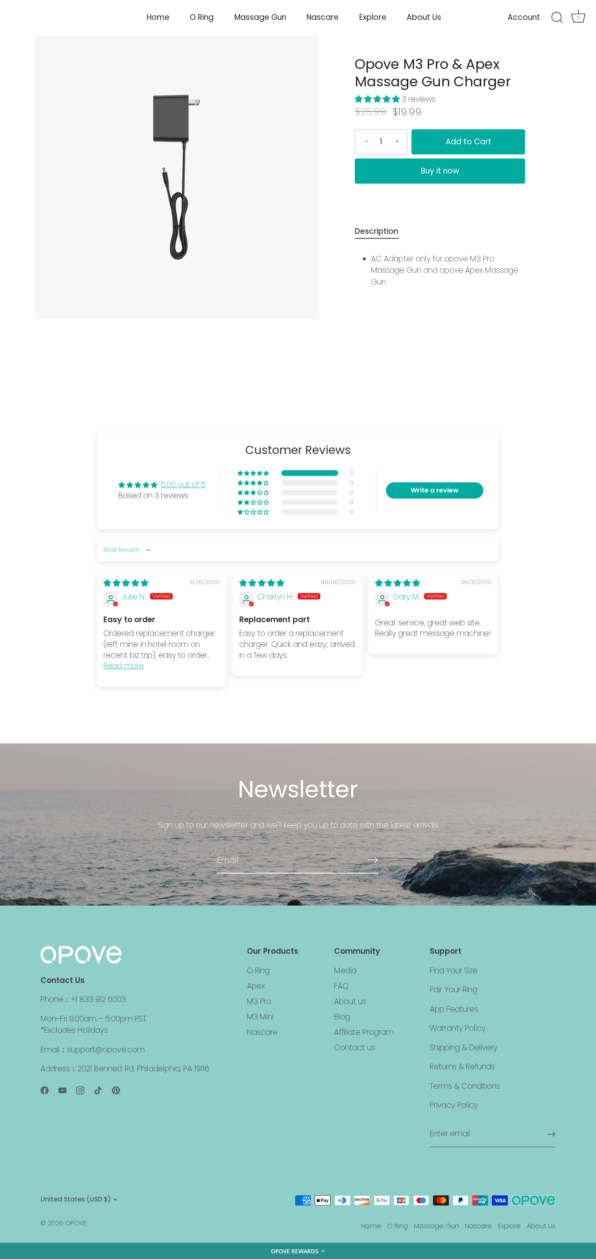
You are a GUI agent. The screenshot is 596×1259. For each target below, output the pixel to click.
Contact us (354, 1047)
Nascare (323, 17)
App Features (454, 1008)
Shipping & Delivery (463, 1047)
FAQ (341, 985)
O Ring (202, 17)
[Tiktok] (98, 1089)
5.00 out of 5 (183, 484)
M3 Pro (259, 1001)
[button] (298, 1251)
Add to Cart (468, 141)
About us (350, 1001)
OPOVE (76, 1223)
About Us (424, 17)
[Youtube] (62, 1089)
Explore (372, 17)
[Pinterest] (116, 1089)
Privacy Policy (454, 1105)
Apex (256, 985)
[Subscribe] (373, 860)
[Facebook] (45, 1089)
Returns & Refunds (462, 1066)
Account (524, 17)
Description (377, 231)
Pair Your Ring (453, 989)
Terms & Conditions (465, 1085)
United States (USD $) (76, 1199)
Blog (342, 1016)
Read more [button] (123, 665)
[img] (125, 583)
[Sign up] (551, 1134)
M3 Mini (260, 1016)
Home (158, 17)
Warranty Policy (458, 1028)
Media (345, 970)
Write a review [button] (435, 490)
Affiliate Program (364, 1031)
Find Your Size (454, 970)
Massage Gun (260, 17)
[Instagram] (80, 1089)
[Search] (557, 18)
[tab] (381, 232)
